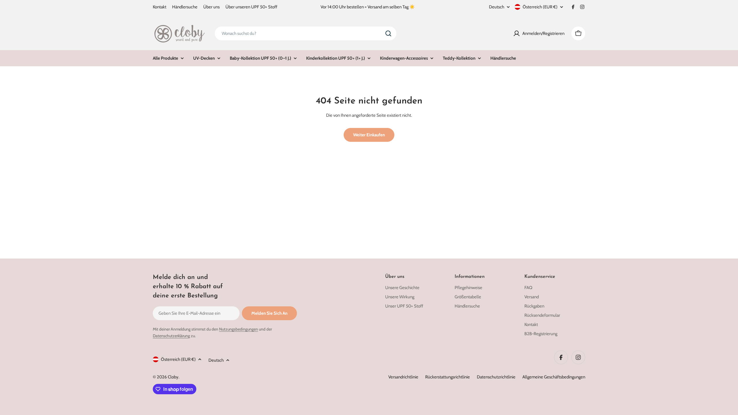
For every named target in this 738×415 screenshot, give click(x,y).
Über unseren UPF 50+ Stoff (251, 7)
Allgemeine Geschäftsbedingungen (553, 377)
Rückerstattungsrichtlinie (447, 377)
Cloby (173, 377)
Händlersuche (184, 7)
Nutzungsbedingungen (238, 329)
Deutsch (496, 7)
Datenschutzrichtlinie (496, 377)
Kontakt (159, 7)
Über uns (211, 7)
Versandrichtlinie (403, 377)
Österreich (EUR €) (540, 7)
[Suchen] (388, 33)
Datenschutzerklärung (171, 335)
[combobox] (305, 33)
